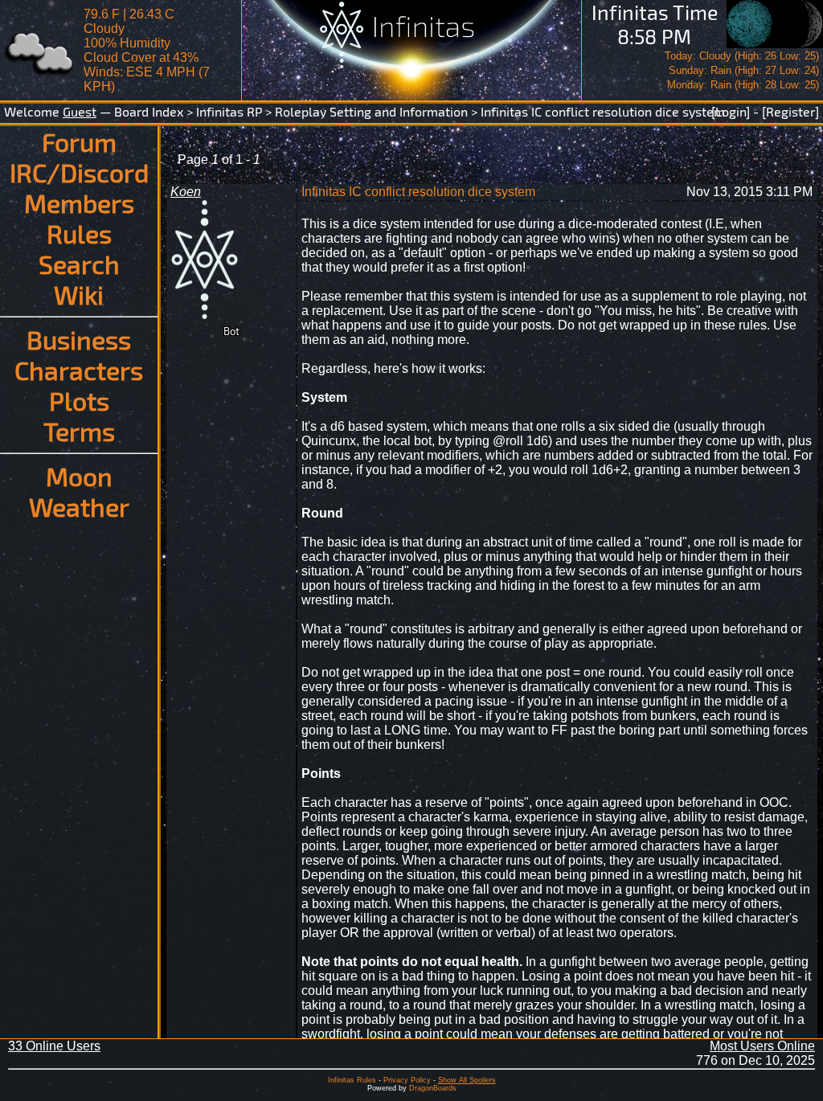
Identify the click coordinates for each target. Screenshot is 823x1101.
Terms (79, 430)
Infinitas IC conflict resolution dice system (603, 111)
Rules (79, 233)
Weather (79, 506)
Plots (79, 400)
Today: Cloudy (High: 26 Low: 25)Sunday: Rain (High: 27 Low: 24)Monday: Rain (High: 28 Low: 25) (742, 70)
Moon (79, 475)
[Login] (730, 111)
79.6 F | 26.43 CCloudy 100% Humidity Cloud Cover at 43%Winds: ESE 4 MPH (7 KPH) (147, 50)
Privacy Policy (407, 1080)
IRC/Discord (79, 172)
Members (79, 202)
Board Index (148, 111)
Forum (79, 141)
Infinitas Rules (352, 1080)
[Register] (790, 111)
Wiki (79, 294)
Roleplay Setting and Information (371, 111)
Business (79, 339)
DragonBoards (433, 1088)
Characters (78, 369)
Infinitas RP (229, 111)
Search (79, 263)
